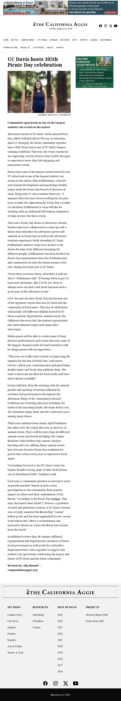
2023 (60, 627)
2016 (60, 671)
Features (12, 633)
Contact (36, 627)
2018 (60, 658)
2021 (60, 639)
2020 (60, 646)
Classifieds (38, 621)
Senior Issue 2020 (95, 621)
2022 (60, 633)
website (55, 499)
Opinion (12, 627)
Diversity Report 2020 (97, 614)
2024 (60, 621)
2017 (60, 665)
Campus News (15, 614)
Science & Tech (15, 652)
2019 (60, 652)
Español (12, 639)
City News (13, 621)
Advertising (38, 614)
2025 (60, 614)
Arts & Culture (15, 646)
